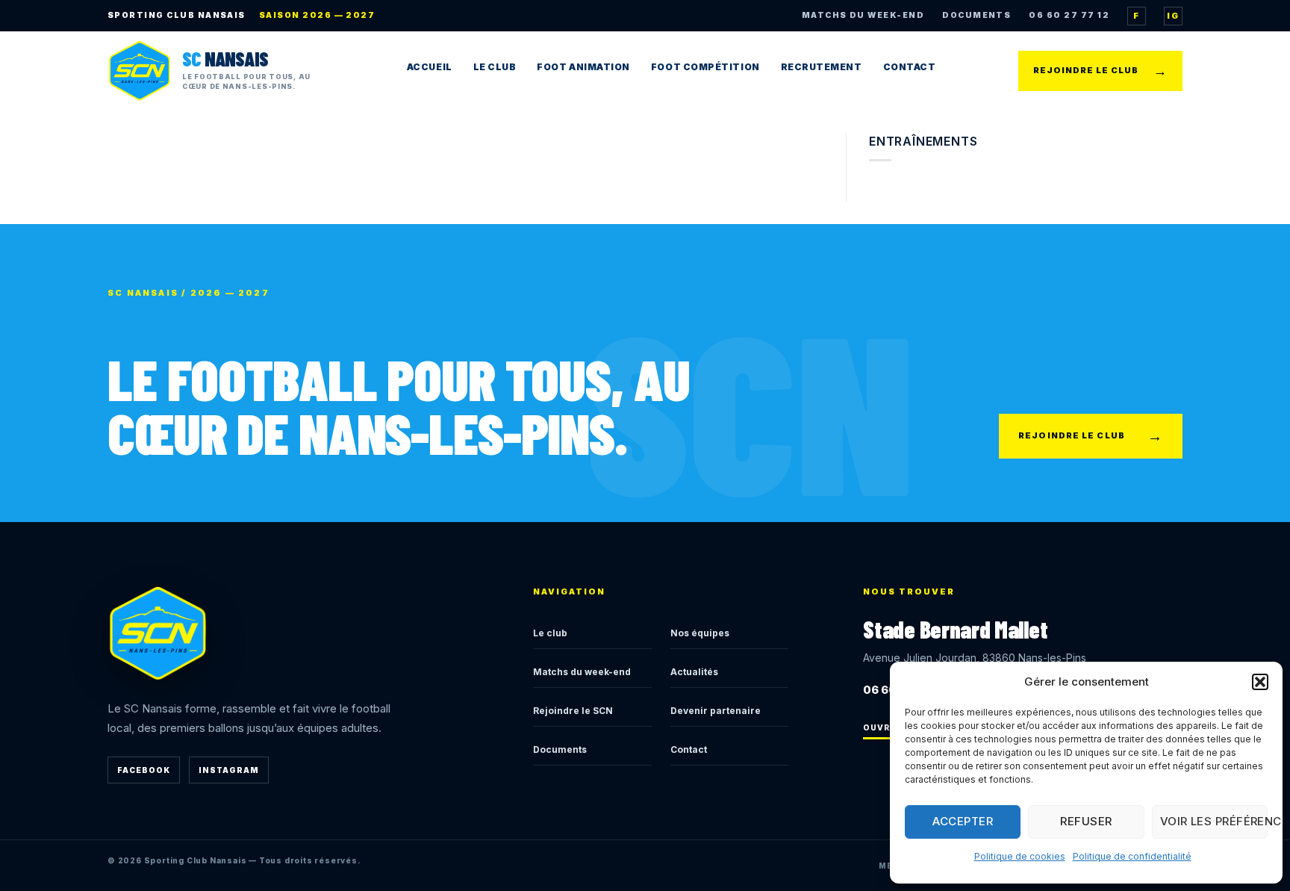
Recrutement (821, 66)
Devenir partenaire (715, 710)
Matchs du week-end (582, 671)
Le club (550, 633)
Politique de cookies (1019, 856)
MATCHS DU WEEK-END (863, 15)
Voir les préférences (1214, 821)
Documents (560, 749)
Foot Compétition (705, 66)
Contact (909, 66)
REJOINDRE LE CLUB (1100, 70)
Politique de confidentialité (1132, 856)
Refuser (1086, 821)
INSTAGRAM (229, 770)
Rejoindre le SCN (573, 710)
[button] (1260, 681)
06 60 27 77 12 (1069, 15)
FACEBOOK (143, 770)
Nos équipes (699, 633)
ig (1173, 15)
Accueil (429, 66)
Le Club (495, 66)
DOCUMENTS (976, 15)
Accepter (962, 821)
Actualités (694, 671)
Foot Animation (583, 66)
